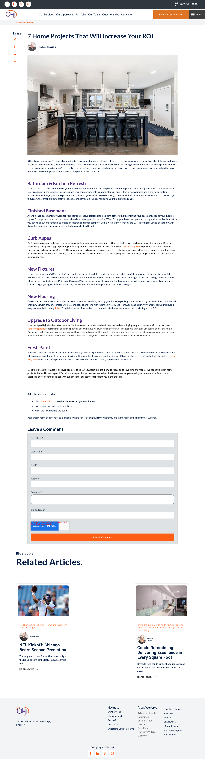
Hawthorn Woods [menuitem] (173, 709)
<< (24, 22)
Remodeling (143, 624)
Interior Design (27, 627)
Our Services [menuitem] (46, 14)
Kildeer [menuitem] (167, 717)
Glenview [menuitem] (142, 735)
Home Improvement (56, 624)
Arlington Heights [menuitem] (147, 713)
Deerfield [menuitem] (142, 724)
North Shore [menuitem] (170, 734)
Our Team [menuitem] (94, 14)
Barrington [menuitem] (143, 716)
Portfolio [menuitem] (80, 14)
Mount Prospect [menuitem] (172, 725)
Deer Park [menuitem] (143, 728)
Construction (38, 624)
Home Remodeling (159, 624)
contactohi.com (48, 401)
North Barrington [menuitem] (173, 730)
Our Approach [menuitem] (64, 14)
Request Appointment (171, 14)
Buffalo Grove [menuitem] (145, 720)
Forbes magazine (132, 246)
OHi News (24, 624)
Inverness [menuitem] (168, 713)
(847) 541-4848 (188, 4)
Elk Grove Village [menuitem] (146, 731)
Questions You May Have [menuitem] (117, 14)
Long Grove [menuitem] (170, 721)
